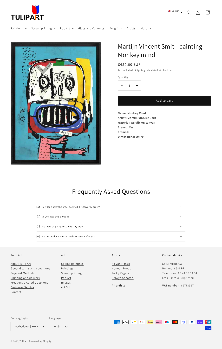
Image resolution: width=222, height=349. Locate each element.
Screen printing (71, 273)
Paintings (67, 268)
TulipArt (24, 341)
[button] (18, 28)
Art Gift (66, 287)
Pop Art (66, 277)
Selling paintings (72, 263)
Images (66, 282)
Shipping (139, 70)
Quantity (123, 77)
